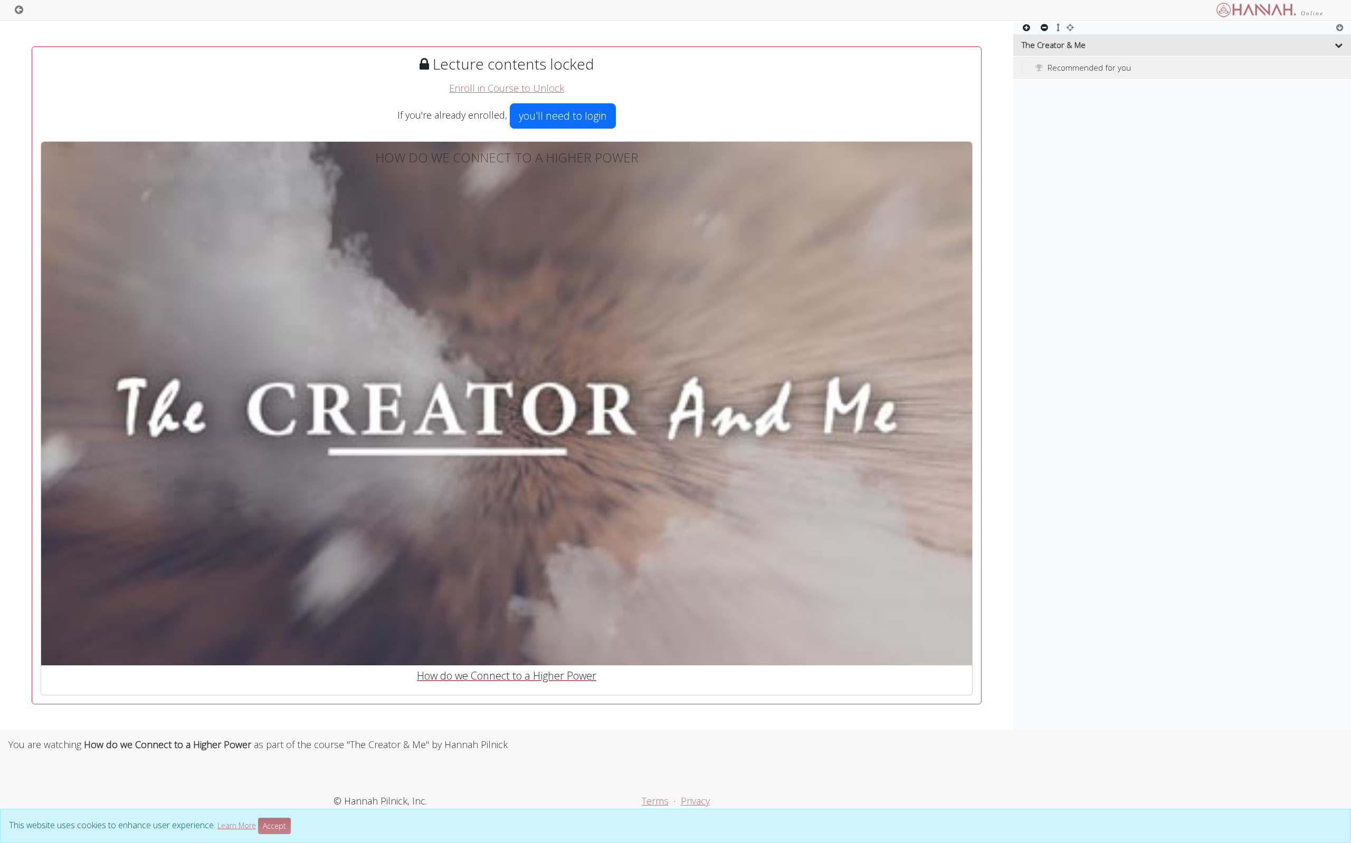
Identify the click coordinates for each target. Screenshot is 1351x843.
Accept (274, 826)
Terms (655, 800)
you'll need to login (563, 116)
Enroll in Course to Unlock (506, 88)
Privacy (695, 800)
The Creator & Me (1054, 45)
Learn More (236, 825)
